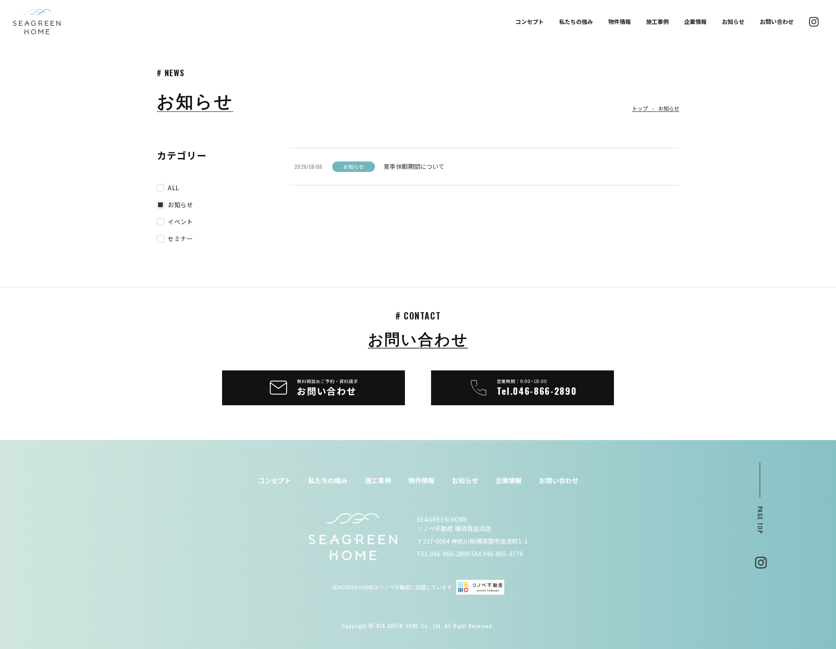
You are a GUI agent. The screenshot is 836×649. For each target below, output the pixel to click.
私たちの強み (576, 22)
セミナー (180, 238)
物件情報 (619, 22)
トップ (640, 108)
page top (760, 519)
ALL (173, 188)
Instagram (761, 562)
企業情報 (695, 22)
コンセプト (530, 22)
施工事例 (657, 22)
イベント (180, 221)
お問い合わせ (777, 22)
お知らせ (733, 22)
